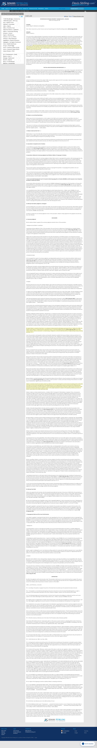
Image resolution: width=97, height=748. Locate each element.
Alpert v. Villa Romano (8, 35)
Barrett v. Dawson (7, 59)
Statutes (8, 14)
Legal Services (14, 8)
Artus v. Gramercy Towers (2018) (11, 47)
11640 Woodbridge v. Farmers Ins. (11, 19)
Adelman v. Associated (8, 24)
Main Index (3, 730)
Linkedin (64, 732)
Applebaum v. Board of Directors (11, 40)
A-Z (20, 16)
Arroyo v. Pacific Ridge (8, 45)
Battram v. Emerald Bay (9, 63)
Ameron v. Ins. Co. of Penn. (9, 36)
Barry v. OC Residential (8, 61)
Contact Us (25, 8)
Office (32, 737)
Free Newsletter (66, 731)
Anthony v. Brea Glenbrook (10, 38)
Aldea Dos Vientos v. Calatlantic (11, 29)
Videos (46, 8)
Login (36, 737)
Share (70, 16)
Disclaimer (15, 733)
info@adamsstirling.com (30, 732)
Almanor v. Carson (7, 33)
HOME (2, 8)
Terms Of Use (16, 730)
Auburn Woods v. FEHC (9, 51)
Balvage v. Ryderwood (8, 58)
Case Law (14, 14)
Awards (2, 734)
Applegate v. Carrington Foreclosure (12, 42)
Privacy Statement (17, 732)
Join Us (20, 8)
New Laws (20, 14)
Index (3, 14)
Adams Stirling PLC (27, 737)
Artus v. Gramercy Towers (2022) (11, 49)
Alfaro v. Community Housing (10, 31)
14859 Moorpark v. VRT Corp (10, 20)
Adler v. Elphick (7, 26)
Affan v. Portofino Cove (9, 28)
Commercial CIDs (33, 8)
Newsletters (41, 8)
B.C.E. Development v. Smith (10, 54)
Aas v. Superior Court (8, 22)
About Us (7, 8)
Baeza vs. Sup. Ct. (7, 56)
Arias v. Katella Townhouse (9, 44)
